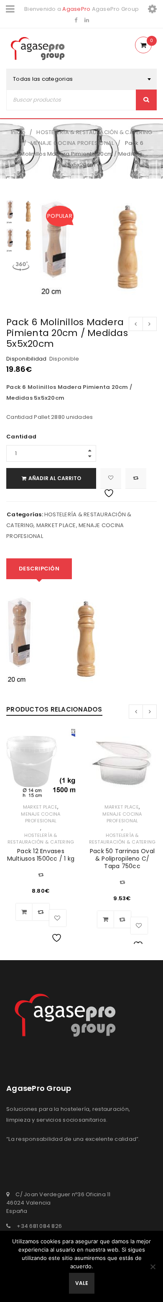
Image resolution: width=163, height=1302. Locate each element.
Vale (81, 1283)
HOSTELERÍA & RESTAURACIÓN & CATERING (94, 132)
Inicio (18, 132)
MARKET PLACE (56, 525)
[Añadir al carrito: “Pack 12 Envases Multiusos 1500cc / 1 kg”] (24, 912)
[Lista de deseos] (110, 478)
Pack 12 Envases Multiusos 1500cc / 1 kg (41, 855)
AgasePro (76, 9)
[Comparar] (41, 912)
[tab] (39, 568)
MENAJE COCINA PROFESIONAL (72, 143)
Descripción (39, 569)
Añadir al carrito (54, 478)
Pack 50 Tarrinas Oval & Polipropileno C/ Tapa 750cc (122, 858)
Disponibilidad (26, 359)
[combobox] (81, 79)
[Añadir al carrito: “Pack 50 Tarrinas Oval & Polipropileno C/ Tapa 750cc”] (105, 919)
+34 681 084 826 (39, 1226)
